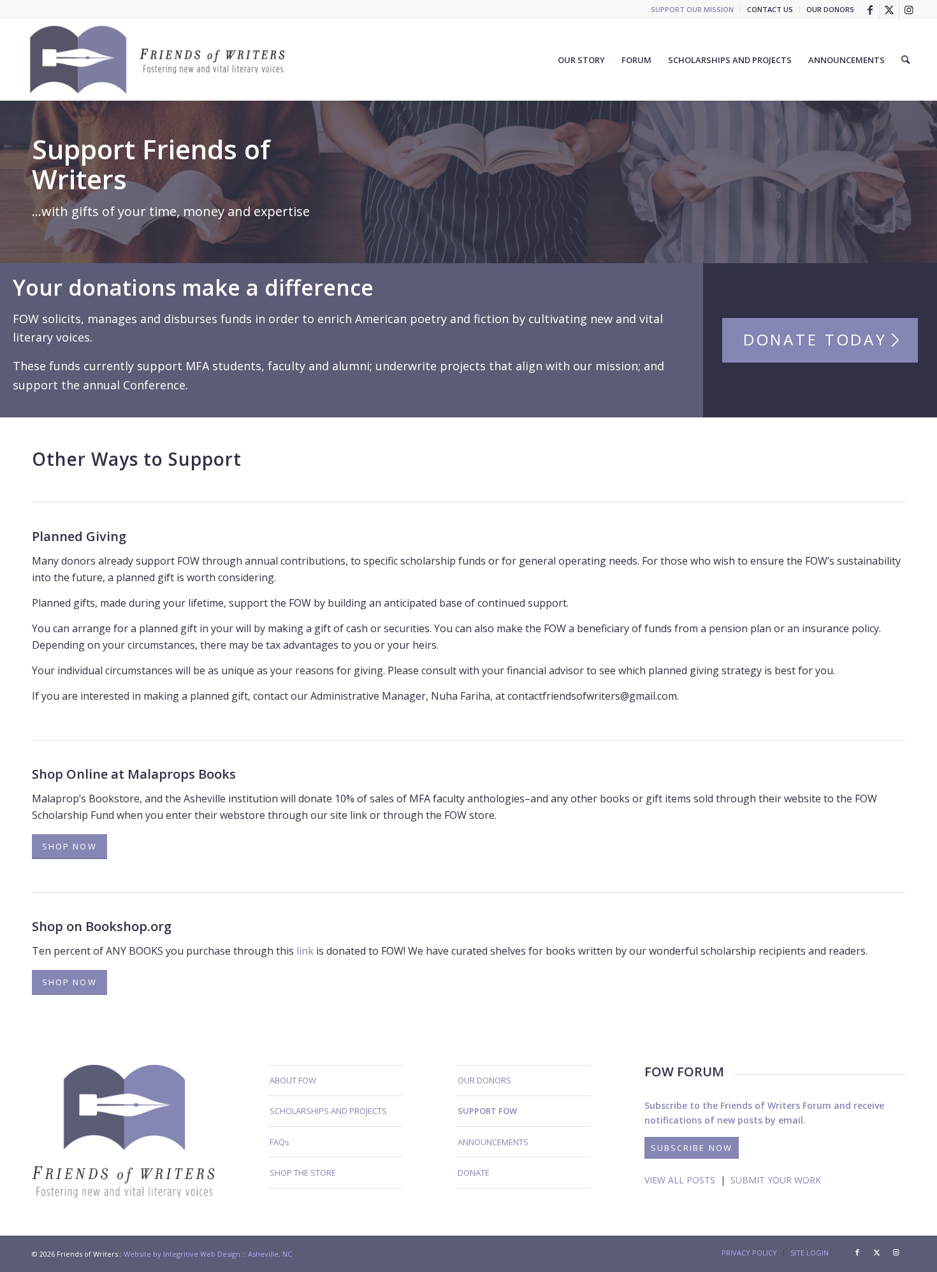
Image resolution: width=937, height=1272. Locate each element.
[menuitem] (692, 9)
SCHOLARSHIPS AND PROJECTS (328, 1111)
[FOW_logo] (158, 60)
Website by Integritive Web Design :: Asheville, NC (208, 1254)
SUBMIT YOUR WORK (775, 1180)
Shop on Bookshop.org (101, 926)
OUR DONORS (830, 9)
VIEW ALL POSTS (679, 1180)
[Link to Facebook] (870, 9)
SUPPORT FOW (487, 1111)
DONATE (474, 1172)
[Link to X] (889, 9)
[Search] (905, 60)
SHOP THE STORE (303, 1172)
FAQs (279, 1142)
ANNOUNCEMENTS (493, 1142)
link (304, 951)
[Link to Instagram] (909, 9)
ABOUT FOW (293, 1080)
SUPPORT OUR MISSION (692, 9)
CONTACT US (770, 9)
